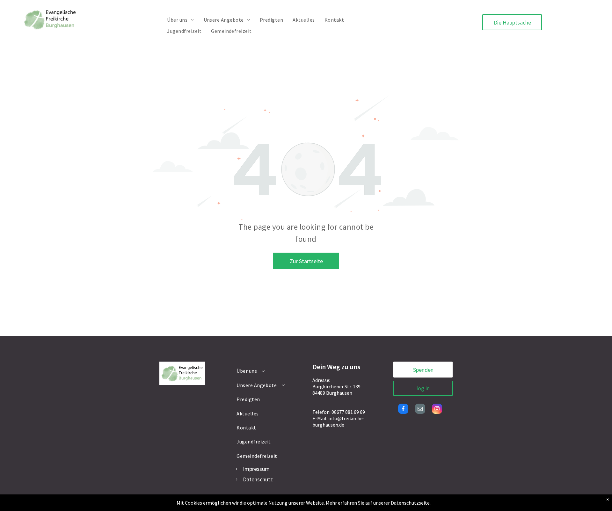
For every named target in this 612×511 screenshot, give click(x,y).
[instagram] (437, 409)
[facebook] (403, 409)
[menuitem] (180, 19)
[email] (420, 409)
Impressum (256, 468)
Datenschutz (258, 479)
